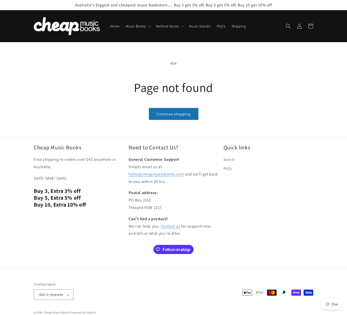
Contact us (170, 226)
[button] (138, 26)
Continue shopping (173, 114)
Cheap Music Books (57, 312)
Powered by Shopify (83, 312)
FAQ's (228, 168)
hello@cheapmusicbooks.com (156, 174)
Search (229, 159)
